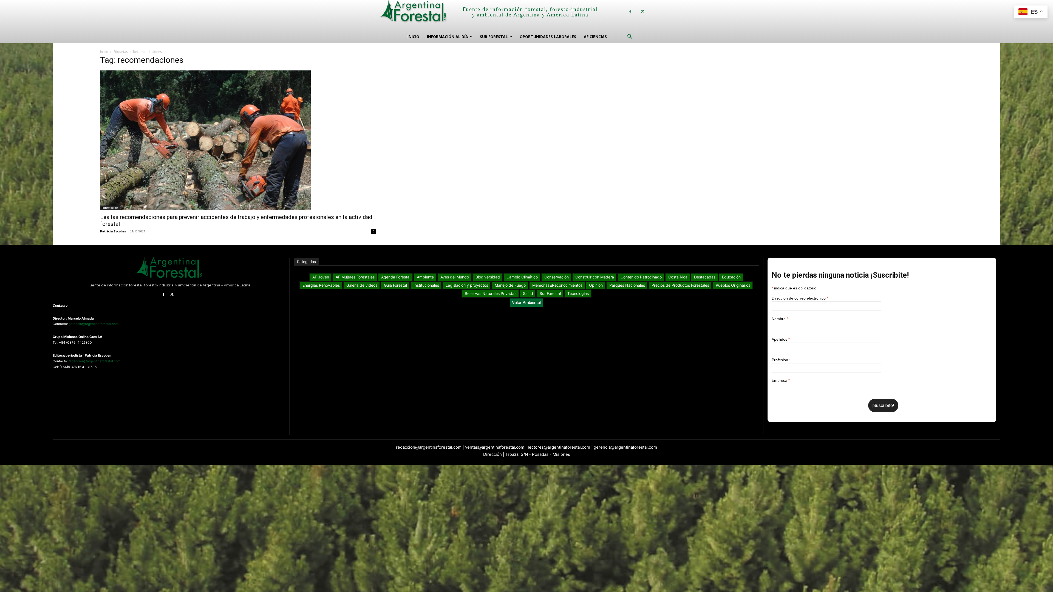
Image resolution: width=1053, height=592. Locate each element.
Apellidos (781, 339)
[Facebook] (630, 11)
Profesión (781, 360)
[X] (642, 11)
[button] (629, 36)
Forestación (110, 208)
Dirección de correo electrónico (800, 298)
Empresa (781, 380)
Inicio (104, 51)
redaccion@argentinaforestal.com (94, 361)
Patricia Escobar (113, 231)
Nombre (780, 319)
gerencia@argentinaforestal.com (93, 324)
